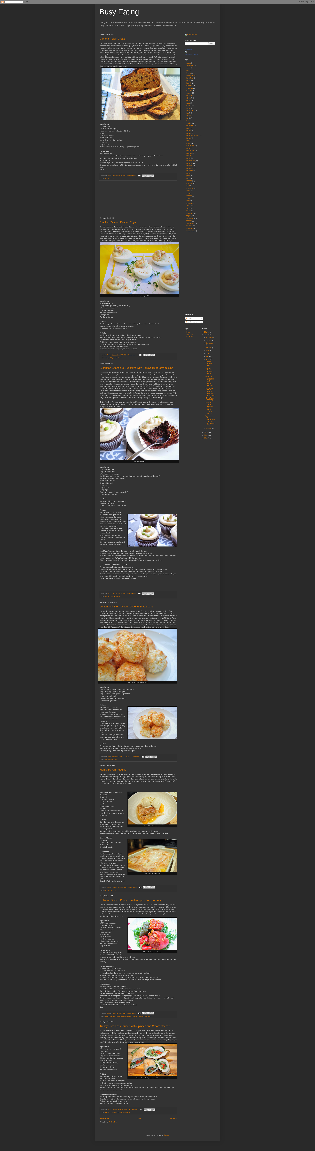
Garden (188, 123)
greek (188, 128)
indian (188, 138)
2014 (206, 335)
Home (139, 1118)
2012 (206, 435)
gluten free (190, 125)
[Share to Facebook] (150, 176)
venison (189, 221)
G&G (188, 121)
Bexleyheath (190, 75)
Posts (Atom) (113, 1122)
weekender (190, 228)
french (188, 116)
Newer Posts (104, 1118)
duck (188, 103)
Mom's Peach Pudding (113, 769)
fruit (116, 759)
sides (188, 186)
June (208, 350)
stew (187, 201)
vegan (188, 216)
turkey (128, 1112)
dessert (107, 178)
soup (188, 193)
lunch (115, 358)
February (209, 429)
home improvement (192, 136)
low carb (189, 153)
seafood (189, 181)
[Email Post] (139, 175)
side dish (141, 1016)
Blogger (166, 1135)
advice (188, 63)
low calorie (113, 1016)
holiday (111, 358)
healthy (107, 1016)
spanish (189, 196)
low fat (188, 156)
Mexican (189, 166)
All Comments (192, 322)
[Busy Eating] (186, 52)
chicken (189, 85)
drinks (188, 100)
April (207, 356)
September (209, 343)
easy (112, 178)
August (208, 348)
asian (188, 68)
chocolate (189, 88)
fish (187, 113)
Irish (112, 596)
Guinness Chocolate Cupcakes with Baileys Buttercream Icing (136, 367)
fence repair (190, 110)
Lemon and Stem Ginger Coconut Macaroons (126, 606)
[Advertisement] (138, 199)
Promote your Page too (191, 54)
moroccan (135, 1016)
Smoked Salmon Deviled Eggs (118, 222)
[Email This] (143, 176)
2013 (206, 432)
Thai (187, 208)
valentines (189, 213)
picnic (188, 176)
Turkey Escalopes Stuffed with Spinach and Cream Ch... (210, 420)
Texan (188, 206)
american (189, 65)
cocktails (189, 90)
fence (188, 108)
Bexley (188, 73)
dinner (107, 1112)
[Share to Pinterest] (152, 176)
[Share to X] (148, 176)
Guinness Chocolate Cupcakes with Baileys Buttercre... (209, 381)
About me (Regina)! (189, 335)
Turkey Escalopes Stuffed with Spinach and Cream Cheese (135, 1026)
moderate (117, 596)
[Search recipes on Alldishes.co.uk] (191, 35)
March (208, 359)
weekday (189, 226)
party (188, 173)
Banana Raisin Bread (112, 38)
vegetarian (148, 1016)
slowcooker (190, 188)
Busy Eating (119, 12)
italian (188, 143)
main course (121, 1016)
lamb (188, 148)
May (207, 353)
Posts (189, 318)
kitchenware (190, 146)
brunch (188, 83)
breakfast (189, 78)
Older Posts (173, 1118)
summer (189, 203)
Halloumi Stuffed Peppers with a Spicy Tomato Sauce (131, 900)
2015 (206, 332)
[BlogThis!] (145, 176)
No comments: (131, 175)
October (209, 340)
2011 (206, 438)
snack (188, 191)
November (209, 337)
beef (187, 70)
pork (187, 178)
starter (120, 358)
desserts (108, 759)
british (188, 80)
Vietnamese (190, 223)
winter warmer (191, 231)
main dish (189, 163)
